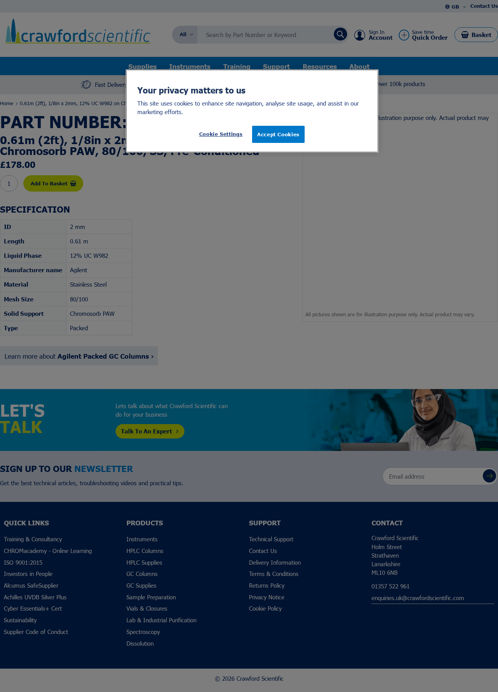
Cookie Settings (221, 134)
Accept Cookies (278, 134)
